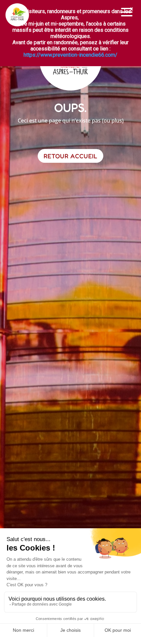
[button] (127, 12)
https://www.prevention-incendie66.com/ (70, 55)
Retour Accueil (70, 155)
